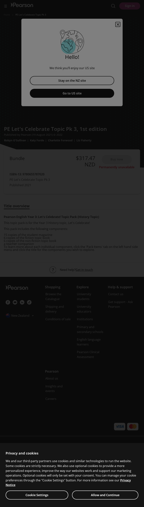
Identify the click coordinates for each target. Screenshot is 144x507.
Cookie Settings (37, 495)
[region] (72, 475)
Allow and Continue (105, 495)
